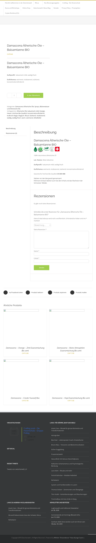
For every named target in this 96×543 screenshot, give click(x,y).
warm (24, 118)
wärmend (29, 118)
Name (36, 251)
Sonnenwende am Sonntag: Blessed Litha (65, 515)
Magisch (21, 116)
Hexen (9, 113)
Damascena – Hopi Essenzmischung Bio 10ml (71, 398)
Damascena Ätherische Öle (24, 106)
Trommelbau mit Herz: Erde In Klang (63, 499)
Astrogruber (55, 435)
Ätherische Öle (22, 111)
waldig (9, 118)
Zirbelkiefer (37, 118)
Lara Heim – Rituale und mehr (61, 471)
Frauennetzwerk (57, 454)
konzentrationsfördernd (36, 113)
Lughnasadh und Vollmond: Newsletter (65, 508)
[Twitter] (10, 454)
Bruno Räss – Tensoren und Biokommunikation (67, 445)
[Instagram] (14, 454)
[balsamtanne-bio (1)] (25, 34)
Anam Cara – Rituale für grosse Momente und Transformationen (67, 429)
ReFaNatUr (55, 480)
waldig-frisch (16, 118)
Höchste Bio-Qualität (19, 113)
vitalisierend (41, 116)
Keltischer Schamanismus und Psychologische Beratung (67, 465)
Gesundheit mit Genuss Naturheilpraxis (65, 459)
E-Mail (36, 258)
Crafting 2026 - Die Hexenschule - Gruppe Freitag (33, 430)
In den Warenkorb (33, 95)
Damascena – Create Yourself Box (25, 398)
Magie (15, 116)
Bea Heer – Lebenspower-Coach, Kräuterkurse (67, 440)
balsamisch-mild (33, 111)
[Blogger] (17, 454)
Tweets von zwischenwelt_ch (17, 469)
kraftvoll (10, 116)
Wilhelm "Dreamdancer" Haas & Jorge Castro (68, 538)
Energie (42, 111)
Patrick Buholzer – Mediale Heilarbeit (64, 475)
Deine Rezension (40, 229)
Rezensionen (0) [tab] (11, 133)
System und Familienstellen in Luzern (64, 485)
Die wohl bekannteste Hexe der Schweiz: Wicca (24, 515)
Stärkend (33, 116)
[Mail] (20, 454)
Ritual (27, 116)
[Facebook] (7, 454)
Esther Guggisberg (57, 449)
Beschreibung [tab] (10, 128)
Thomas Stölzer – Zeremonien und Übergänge (67, 490)
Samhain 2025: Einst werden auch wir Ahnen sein (68, 522)
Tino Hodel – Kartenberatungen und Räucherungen (69, 494)
